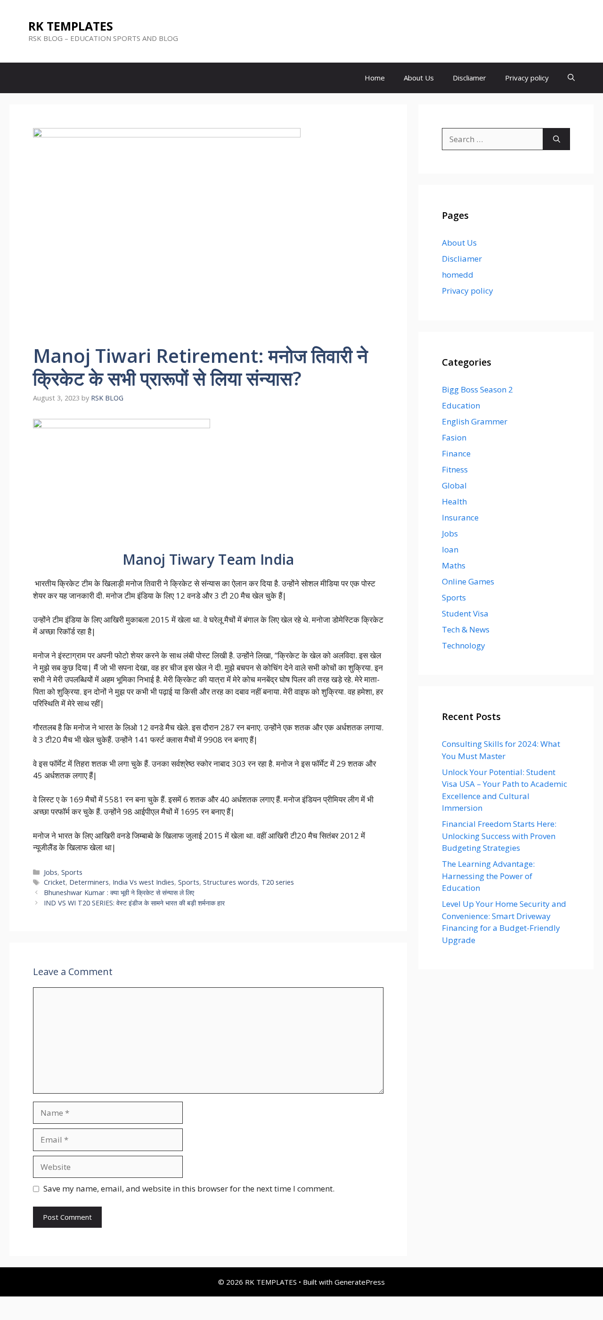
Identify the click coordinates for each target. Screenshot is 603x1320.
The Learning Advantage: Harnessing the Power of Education (488, 875)
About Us (419, 77)
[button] (571, 78)
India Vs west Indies (143, 882)
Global (454, 485)
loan (450, 549)
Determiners (89, 882)
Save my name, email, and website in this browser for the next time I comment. (188, 1188)
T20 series (277, 882)
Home (375, 77)
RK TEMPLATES (70, 26)
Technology (463, 645)
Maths (453, 565)
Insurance (460, 517)
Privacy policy (527, 77)
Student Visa (465, 613)
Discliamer (469, 77)
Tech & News (465, 629)
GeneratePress (359, 1282)
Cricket (54, 882)
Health (454, 501)
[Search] (556, 139)
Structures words (230, 882)
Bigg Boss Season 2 (477, 389)
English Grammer (474, 421)
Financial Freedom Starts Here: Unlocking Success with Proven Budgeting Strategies (499, 835)
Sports (71, 872)
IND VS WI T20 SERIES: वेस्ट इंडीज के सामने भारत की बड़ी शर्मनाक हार (134, 902)
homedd (457, 274)
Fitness (455, 469)
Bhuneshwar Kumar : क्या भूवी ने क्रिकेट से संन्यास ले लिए (119, 892)
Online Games (468, 581)
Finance (456, 453)
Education (461, 405)
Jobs (50, 872)
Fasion (454, 437)
